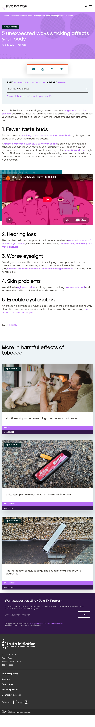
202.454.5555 (7, 665)
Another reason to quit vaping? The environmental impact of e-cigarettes (44, 572)
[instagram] (26, 702)
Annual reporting (10, 674)
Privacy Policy (7, 711)
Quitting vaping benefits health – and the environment (38, 494)
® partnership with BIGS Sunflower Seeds (30, 144)
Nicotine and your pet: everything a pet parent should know (41, 418)
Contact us (7, 684)
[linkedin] (22, 702)
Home (6, 16)
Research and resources (21, 16)
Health (62, 82)
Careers (6, 679)
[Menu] (90, 6)
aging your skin (26, 287)
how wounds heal (75, 287)
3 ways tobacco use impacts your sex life (29, 96)
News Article (11, 27)
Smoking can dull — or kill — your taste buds (46, 135)
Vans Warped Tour (75, 150)
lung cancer (70, 110)
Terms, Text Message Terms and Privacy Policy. (46, 623)
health (13, 325)
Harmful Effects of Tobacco (29, 82)
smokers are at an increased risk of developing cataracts (40, 269)
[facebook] (13, 702)
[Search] (86, 6)
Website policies (10, 690)
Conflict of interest (11, 695)
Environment (9, 504)
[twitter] (17, 702)
